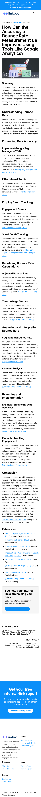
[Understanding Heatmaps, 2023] (16, 387)
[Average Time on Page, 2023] (21, 320)
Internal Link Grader (28, 743)
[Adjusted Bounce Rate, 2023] (18, 559)
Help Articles (7, 782)
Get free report (26, 740)
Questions (18, 22)
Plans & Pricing (8, 769)
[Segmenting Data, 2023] (12, 362)
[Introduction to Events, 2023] (14, 228)
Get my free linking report (17, 609)
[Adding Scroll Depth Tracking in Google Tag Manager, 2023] (18, 253)
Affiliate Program (27, 746)
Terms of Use (25, 766)
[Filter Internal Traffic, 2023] (14, 431)
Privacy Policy (26, 769)
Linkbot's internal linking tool (14, 519)
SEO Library (7, 766)
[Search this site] (33, 13)
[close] (38, 5)
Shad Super (8, 22)
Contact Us (6, 779)
